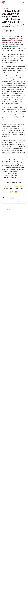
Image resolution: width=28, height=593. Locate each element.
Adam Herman (10, 30)
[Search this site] (23, 2)
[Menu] (26, 2)
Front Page (5, 8)
